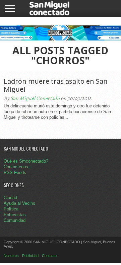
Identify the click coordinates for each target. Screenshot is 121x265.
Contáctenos (16, 166)
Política (11, 208)
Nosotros (11, 256)
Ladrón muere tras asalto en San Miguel (56, 85)
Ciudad (10, 197)
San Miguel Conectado (35, 98)
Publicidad (30, 256)
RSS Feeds (15, 172)
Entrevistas (15, 214)
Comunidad (14, 220)
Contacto (49, 256)
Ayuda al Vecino (19, 203)
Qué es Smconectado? (26, 161)
